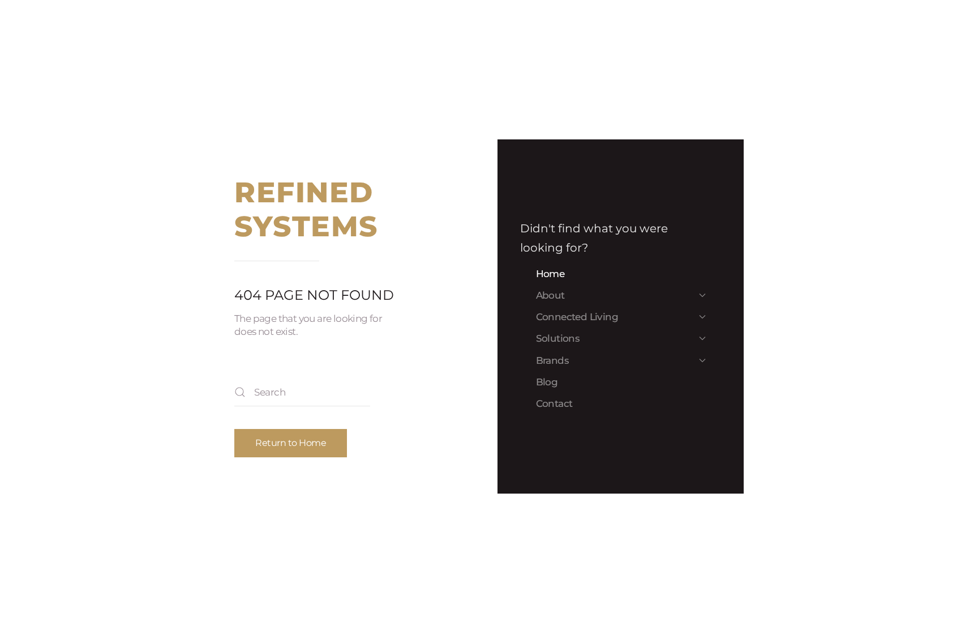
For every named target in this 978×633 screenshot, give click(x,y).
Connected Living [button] (577, 316)
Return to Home (290, 442)
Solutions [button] (558, 338)
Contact (554, 403)
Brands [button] (552, 360)
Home (550, 273)
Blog (547, 382)
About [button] (550, 295)
